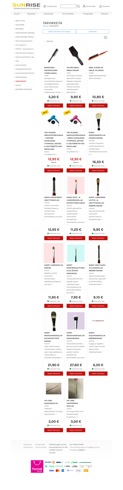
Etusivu (17, 14)
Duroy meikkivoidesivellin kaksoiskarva (75, 335)
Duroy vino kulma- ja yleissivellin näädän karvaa (97, 268)
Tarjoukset (31, 14)
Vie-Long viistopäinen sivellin (72, 403)
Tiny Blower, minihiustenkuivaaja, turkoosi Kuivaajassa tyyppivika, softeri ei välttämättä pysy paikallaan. (53, 140)
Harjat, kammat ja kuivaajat (59, 31)
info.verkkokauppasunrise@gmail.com (85, 447)
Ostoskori (104, 14)
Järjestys (49, 41)
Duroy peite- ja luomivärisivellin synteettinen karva (76, 200)
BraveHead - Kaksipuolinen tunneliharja (50, 70)
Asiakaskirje (48, 14)
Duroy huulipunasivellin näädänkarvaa (97, 335)
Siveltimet (93, 31)
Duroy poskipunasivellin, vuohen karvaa (97, 135)
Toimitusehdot (68, 14)
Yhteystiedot (88, 14)
